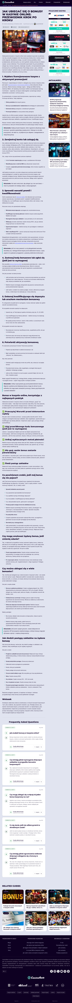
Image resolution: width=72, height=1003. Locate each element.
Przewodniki (57, 2)
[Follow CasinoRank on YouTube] (61, 971)
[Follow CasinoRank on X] (58, 971)
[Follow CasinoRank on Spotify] (65, 971)
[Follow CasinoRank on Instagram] (54, 971)
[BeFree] (57, 985)
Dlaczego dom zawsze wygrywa (35, 942)
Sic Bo (9, 948)
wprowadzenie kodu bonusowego (24, 243)
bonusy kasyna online (16, 264)
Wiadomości (66, 2)
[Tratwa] (47, 985)
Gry (35, 2)
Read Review (59, 31)
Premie (41, 2)
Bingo (9, 942)
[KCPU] (37, 985)
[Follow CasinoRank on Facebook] (51, 971)
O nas (61, 942)
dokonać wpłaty (20, 197)
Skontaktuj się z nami (62, 945)
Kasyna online (27, 2)
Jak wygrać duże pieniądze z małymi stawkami (35, 948)
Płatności (48, 2)
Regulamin (16, 1001)
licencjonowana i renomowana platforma (19, 85)
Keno (9, 945)
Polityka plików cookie (35, 1001)
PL (3, 971)
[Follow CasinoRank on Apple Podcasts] (68, 971)
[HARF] (25, 985)
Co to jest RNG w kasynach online (35, 950)
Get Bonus (59, 28)
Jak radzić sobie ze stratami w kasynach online (35, 953)
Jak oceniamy (61, 948)
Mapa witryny (54, 1001)
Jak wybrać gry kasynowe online (35, 945)
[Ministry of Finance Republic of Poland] (11, 985)
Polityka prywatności (61, 953)
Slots (9, 950)
